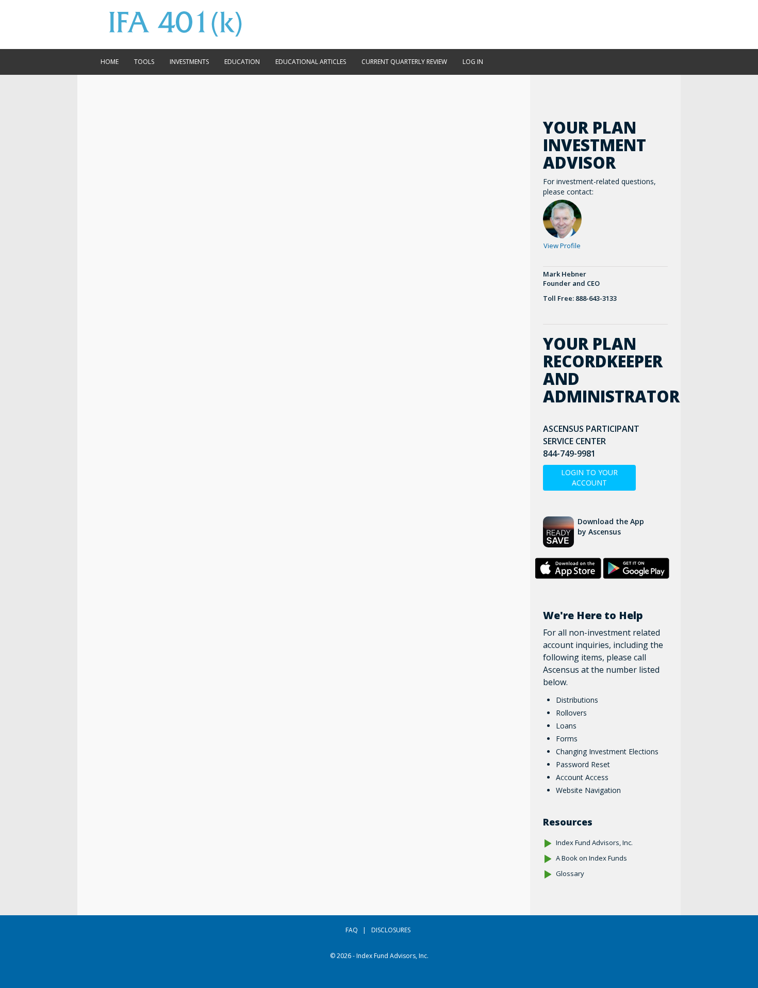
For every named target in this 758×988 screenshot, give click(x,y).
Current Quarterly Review (404, 61)
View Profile (562, 245)
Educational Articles (310, 61)
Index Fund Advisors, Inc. (594, 842)
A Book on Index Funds (591, 858)
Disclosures (390, 930)
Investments (189, 61)
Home (110, 61)
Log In (473, 61)
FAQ (351, 930)
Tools (144, 61)
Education (242, 61)
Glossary (570, 873)
